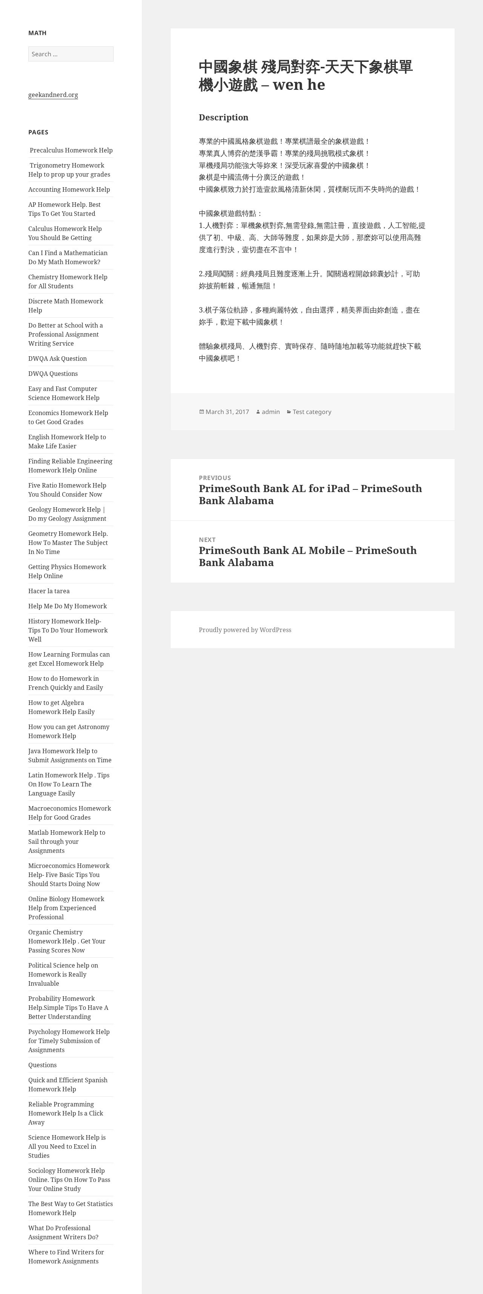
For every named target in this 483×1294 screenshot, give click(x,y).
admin (271, 412)
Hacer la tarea (49, 591)
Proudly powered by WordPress (245, 630)
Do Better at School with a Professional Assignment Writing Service (65, 334)
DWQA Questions (53, 373)
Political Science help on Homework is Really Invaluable (63, 974)
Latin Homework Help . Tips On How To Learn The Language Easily (68, 784)
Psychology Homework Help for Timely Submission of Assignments (69, 1041)
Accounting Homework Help (69, 189)
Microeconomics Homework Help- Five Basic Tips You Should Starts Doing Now (68, 875)
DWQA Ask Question (57, 358)
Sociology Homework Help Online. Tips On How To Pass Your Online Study (69, 1179)
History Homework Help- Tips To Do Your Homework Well (68, 630)
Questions (42, 1065)
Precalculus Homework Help (70, 150)
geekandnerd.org (53, 95)
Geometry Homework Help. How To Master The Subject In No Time (68, 542)
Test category (312, 412)
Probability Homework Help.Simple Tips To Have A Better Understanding (68, 1007)
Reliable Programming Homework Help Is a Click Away (65, 1113)
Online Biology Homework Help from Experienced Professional (66, 908)
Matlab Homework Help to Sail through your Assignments (66, 841)
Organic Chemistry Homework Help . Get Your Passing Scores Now (67, 941)
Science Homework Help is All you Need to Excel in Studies (67, 1146)
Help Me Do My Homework (67, 606)
